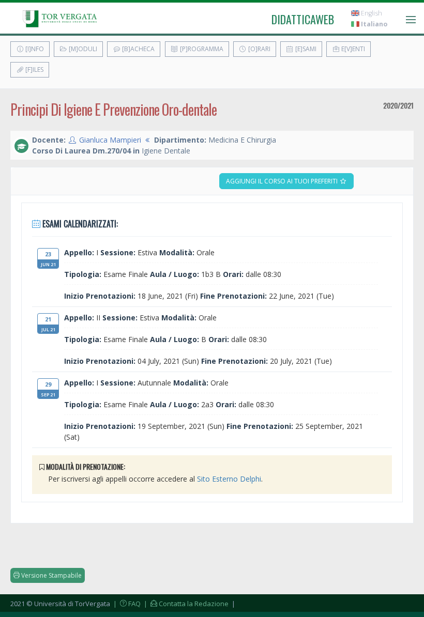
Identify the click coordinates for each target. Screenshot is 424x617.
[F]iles (33, 69)
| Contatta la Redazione (185, 603)
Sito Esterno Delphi (229, 479)
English (370, 13)
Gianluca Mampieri (110, 140)
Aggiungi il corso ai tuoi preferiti (282, 181)
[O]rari (258, 48)
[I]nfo (34, 48)
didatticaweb (302, 19)
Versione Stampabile (51, 575)
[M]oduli (82, 48)
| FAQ (126, 603)
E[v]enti (352, 48)
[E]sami (305, 48)
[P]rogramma (200, 48)
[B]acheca (137, 48)
